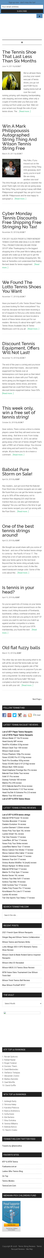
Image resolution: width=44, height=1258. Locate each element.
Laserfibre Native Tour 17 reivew (16, 847)
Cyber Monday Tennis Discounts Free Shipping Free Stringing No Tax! (21, 220)
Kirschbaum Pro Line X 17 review (16, 891)
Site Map (29, 1249)
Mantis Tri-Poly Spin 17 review (15, 872)
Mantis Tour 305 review (12, 796)
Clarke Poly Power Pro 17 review (16, 888)
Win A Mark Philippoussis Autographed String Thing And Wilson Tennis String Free (19, 137)
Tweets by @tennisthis (12, 1146)
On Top (5, 1176)
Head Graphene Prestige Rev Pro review (19, 770)
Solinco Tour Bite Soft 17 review (16, 878)
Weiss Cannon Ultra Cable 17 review (17, 853)
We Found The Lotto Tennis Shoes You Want (21, 287)
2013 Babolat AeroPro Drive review (17, 786)
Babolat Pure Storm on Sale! (17, 471)
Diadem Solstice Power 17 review (16, 856)
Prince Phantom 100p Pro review (16, 754)
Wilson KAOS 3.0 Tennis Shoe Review (18, 967)
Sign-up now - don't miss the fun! (22, 2)
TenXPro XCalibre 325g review (15, 744)
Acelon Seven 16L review (13, 875)
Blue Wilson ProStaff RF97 (13, 985)
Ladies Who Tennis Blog (12, 1171)
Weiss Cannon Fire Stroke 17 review (17, 850)
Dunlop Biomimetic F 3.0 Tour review (17, 789)
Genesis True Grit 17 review (14, 859)
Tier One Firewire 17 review (14, 837)
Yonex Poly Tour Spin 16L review (16, 831)
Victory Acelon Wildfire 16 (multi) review (19, 862)
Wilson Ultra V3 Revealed (13, 963)
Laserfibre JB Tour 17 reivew (14, 840)
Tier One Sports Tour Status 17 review (18, 898)
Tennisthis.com (22, 24)
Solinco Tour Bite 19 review (14, 882)
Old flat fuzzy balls (21, 647)
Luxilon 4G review (9, 894)
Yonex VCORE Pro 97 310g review (16, 757)
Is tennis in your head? (18, 589)
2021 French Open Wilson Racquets (17, 932)
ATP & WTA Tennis (10, 1162)
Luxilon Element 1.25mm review (15, 827)
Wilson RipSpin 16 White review (15, 866)
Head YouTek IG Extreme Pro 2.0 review (19, 792)
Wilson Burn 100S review (13, 767)
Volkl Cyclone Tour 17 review (14, 885)
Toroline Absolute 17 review (14, 821)
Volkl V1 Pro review (10, 776)
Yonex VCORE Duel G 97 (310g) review (18, 764)
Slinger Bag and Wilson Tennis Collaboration (21, 937)
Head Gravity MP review (12, 741)
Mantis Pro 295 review (12, 783)
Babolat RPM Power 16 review (15, 818)
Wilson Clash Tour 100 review (15, 748)
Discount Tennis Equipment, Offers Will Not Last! (20, 348)
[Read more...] (25, 111)
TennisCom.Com (9, 1186)
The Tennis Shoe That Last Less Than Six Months (19, 56)
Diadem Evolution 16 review (14, 824)
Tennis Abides (8, 1181)
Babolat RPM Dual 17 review (14, 869)
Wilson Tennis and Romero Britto (16, 942)
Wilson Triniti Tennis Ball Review (16, 980)
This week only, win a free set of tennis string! (18, 412)
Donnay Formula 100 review (14, 780)
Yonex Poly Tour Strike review (15, 843)
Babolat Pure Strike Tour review (15, 773)
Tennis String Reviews (26, 1246)
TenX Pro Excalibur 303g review (15, 760)
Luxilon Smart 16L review (13, 834)
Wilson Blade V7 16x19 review (15, 738)
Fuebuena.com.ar (9, 1166)
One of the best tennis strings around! (18, 531)
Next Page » (37, 699)
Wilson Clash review (11, 751)
